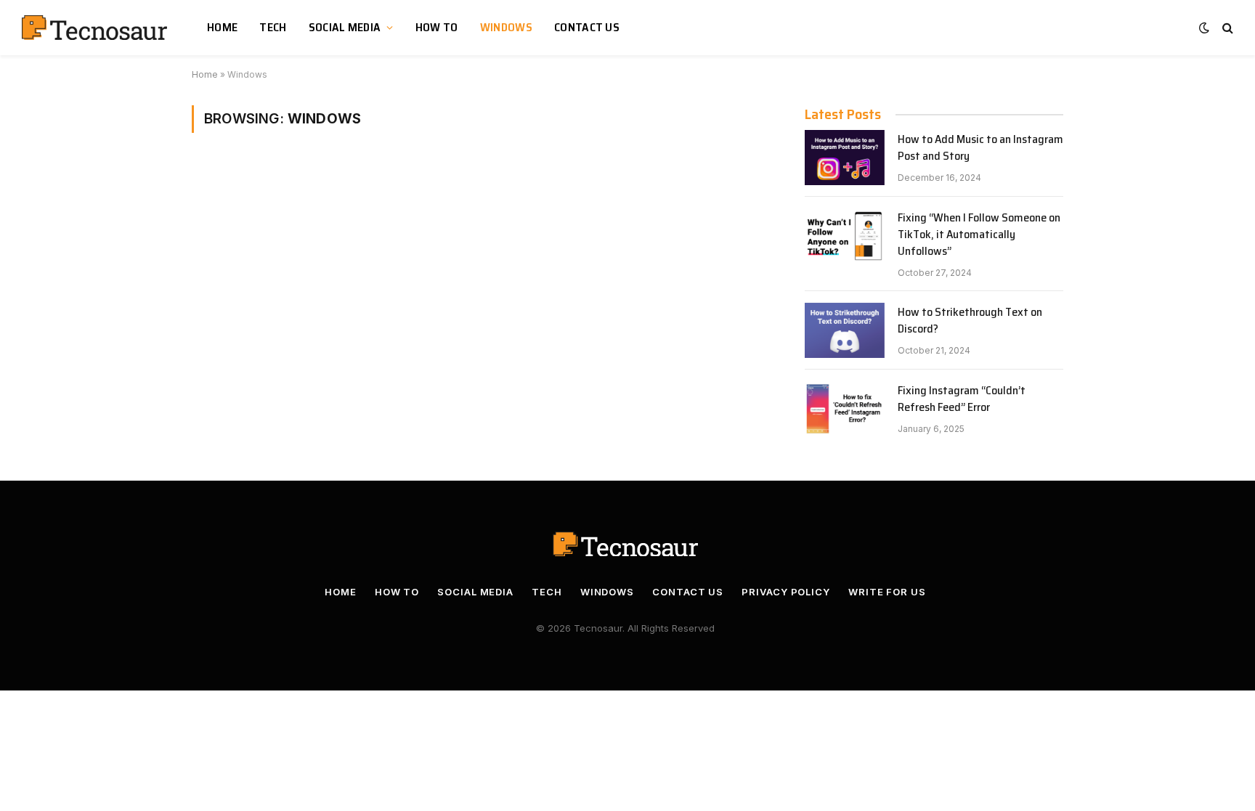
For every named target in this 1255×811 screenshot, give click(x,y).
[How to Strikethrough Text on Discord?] (845, 330)
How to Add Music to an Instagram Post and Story (980, 148)
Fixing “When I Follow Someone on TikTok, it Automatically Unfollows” (979, 235)
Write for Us (887, 592)
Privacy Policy (786, 592)
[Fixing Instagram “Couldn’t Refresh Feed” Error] (845, 408)
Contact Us (587, 27)
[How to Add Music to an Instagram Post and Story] (845, 157)
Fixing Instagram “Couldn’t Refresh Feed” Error (961, 399)
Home (222, 27)
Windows (506, 27)
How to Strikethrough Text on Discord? (970, 321)
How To (436, 27)
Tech (272, 27)
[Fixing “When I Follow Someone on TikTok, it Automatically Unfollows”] (845, 236)
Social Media (345, 27)
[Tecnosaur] (96, 27)
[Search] (1226, 28)
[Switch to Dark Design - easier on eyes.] (1204, 27)
